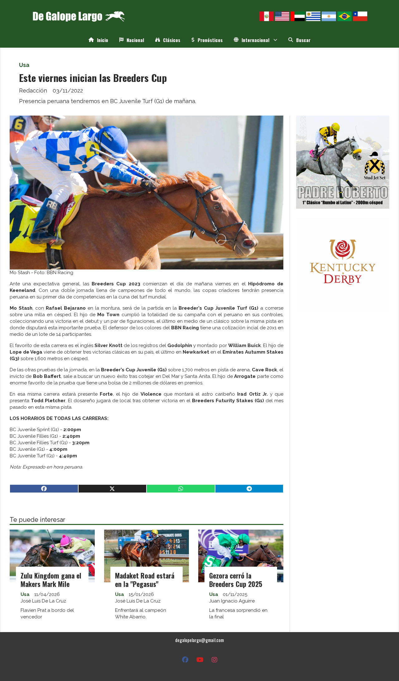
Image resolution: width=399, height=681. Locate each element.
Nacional (135, 39)
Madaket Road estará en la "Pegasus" (144, 579)
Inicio (102, 39)
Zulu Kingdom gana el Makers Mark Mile (51, 579)
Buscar (303, 39)
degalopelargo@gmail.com (199, 639)
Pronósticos (210, 39)
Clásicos (171, 39)
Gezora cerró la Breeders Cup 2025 (235, 579)
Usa (24, 65)
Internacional (255, 39)
